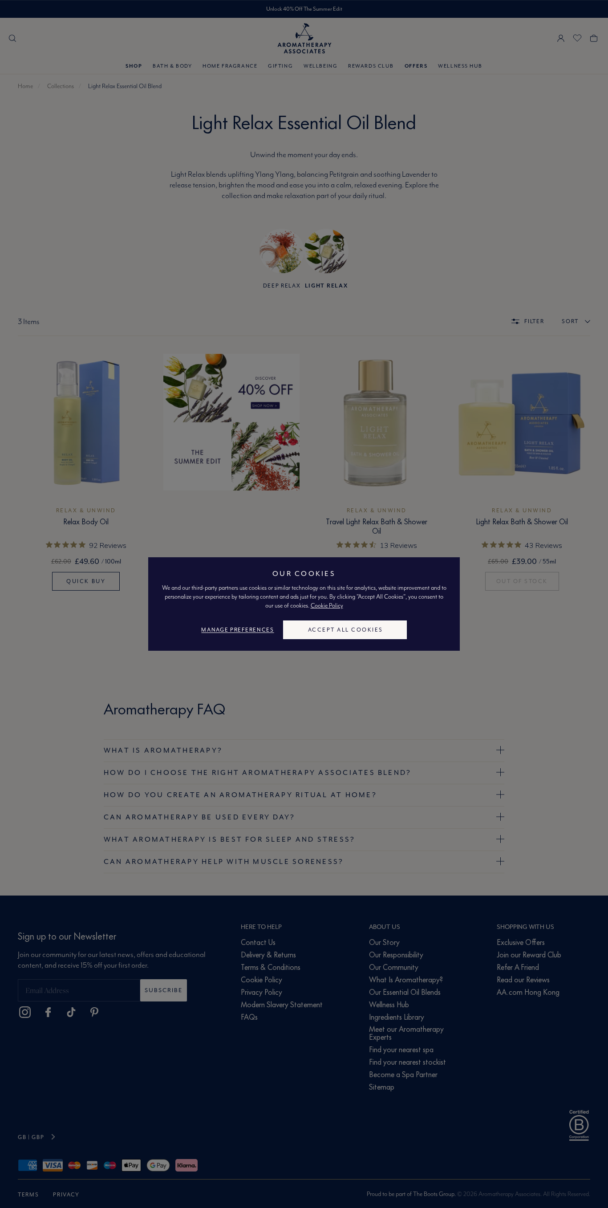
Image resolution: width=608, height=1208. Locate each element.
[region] (304, 604)
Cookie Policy (327, 605)
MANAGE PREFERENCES (237, 629)
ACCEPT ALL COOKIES (345, 629)
